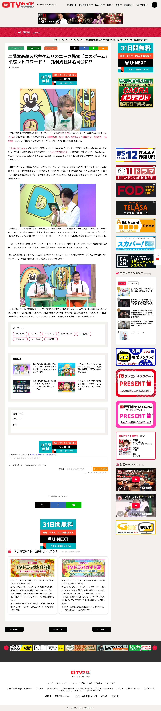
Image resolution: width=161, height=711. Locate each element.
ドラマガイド (84, 4)
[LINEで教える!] (93, 48)
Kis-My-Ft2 (63, 136)
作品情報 (128, 4)
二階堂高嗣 (52, 136)
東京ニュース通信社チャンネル (128, 688)
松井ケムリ (75, 136)
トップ (50, 683)
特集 (109, 4)
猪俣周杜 (98, 136)
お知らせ (47, 696)
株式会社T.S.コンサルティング (72, 690)
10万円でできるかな (59, 152)
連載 (117, 4)
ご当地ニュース (34, 48)
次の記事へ (102, 629)
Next (154, 647)
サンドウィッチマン (18, 148)
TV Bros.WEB (52, 688)
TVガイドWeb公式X (94, 690)
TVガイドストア (150, 688)
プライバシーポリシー (63, 696)
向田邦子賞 (71, 4)
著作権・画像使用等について (86, 696)
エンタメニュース (16, 48)
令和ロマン (86, 136)
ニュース (98, 4)
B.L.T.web (39, 688)
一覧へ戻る (58, 629)
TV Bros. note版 (67, 688)
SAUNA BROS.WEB (85, 688)
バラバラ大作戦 (63, 133)
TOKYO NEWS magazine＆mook (19, 688)
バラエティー (51, 48)
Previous (6, 647)
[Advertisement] (136, 127)
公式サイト (17, 418)
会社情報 (115, 696)
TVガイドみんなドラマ (104, 688)
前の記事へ (14, 629)
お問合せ (104, 696)
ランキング (141, 4)
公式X (15, 425)
